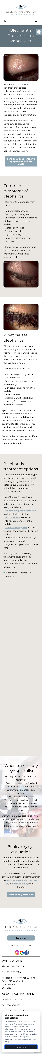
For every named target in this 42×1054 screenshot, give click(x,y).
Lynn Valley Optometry (14, 1011)
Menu (8, 21)
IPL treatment (12, 517)
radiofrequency (20, 883)
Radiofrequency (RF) (16, 527)
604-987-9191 (16, 999)
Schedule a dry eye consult (21, 894)
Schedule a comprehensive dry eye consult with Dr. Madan (21, 161)
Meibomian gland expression (20, 510)
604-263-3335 (17, 966)
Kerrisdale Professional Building (18, 978)
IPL (6, 883)
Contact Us (21, 938)
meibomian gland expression (22, 880)
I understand (21, 1047)
